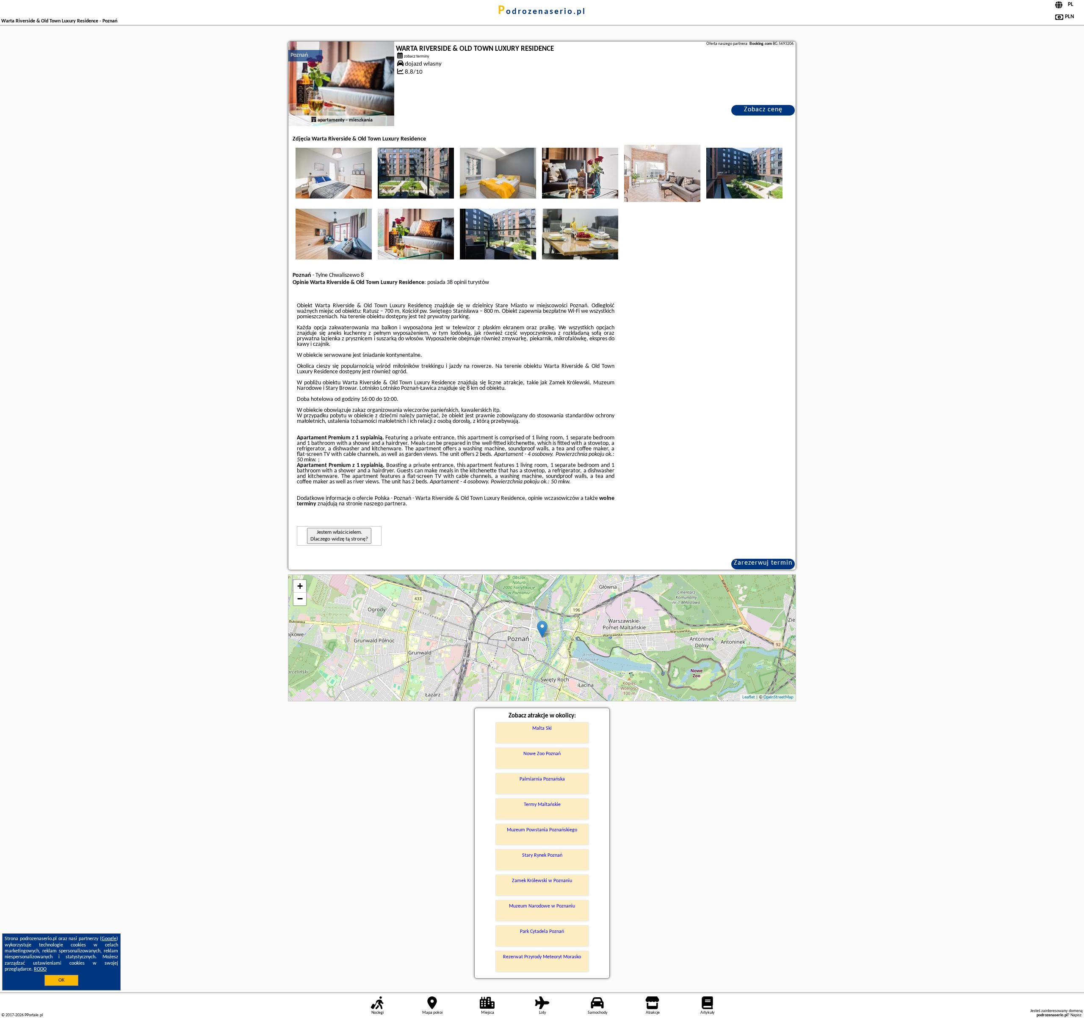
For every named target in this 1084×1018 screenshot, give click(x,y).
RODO (40, 969)
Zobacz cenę (763, 109)
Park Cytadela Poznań (542, 931)
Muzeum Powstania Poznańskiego (542, 830)
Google (109, 938)
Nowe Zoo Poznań (542, 753)
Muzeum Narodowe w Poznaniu (542, 906)
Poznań (299, 55)
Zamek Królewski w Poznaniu (542, 880)
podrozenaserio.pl (542, 12)
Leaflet (748, 697)
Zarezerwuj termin (763, 563)
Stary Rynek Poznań (542, 855)
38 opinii (457, 282)
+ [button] (300, 586)
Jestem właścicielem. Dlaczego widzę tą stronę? (339, 536)
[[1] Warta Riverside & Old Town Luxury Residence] (341, 83)
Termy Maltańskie (542, 804)
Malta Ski (542, 728)
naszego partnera (385, 504)
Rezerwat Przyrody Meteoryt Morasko (542, 957)
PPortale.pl (34, 1015)
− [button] (300, 598)
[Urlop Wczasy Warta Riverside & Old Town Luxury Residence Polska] (333, 173)
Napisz (1075, 1015)
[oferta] (313, 120)
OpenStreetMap (778, 697)
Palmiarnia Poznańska (542, 779)
